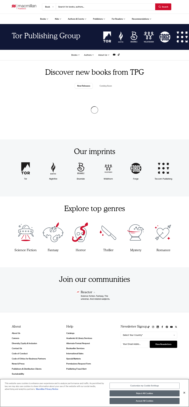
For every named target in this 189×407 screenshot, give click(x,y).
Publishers (98, 19)
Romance (163, 250)
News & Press (18, 363)
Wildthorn (108, 178)
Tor (25, 178)
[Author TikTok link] (119, 54)
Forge (136, 178)
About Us (102, 55)
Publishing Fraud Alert (76, 369)
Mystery (135, 250)
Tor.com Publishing (163, 178)
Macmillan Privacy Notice (47, 389)
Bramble (81, 178)
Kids (57, 19)
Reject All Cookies (144, 393)
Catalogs (70, 333)
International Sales (74, 353)
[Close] (184, 392)
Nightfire (53, 178)
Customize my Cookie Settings (144, 385)
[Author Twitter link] (176, 327)
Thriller (108, 250)
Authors (88, 55)
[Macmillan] (24, 6)
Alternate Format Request (78, 343)
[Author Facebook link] (162, 327)
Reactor (87, 292)
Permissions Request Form (78, 363)
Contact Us (17, 348)
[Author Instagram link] (153, 327)
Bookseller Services (75, 348)
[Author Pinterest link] (167, 327)
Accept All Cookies (144, 401)
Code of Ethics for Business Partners (29, 358)
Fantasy (53, 250)
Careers (15, 338)
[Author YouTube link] (114, 54)
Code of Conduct (20, 353)
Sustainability (18, 374)
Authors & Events (76, 19)
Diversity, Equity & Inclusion (24, 343)
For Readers (117, 19)
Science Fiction (25, 250)
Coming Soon (106, 86)
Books (43, 19)
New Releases (83, 86)
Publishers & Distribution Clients (26, 369)
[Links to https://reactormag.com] (78, 293)
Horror (81, 250)
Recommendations (140, 19)
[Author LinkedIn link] (158, 327)
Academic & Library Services (79, 338)
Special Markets (73, 358)
